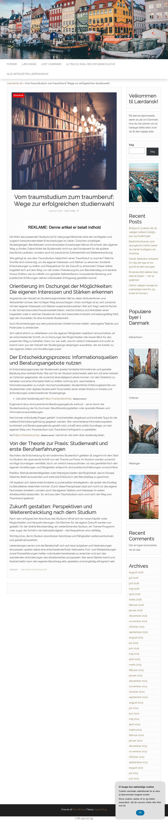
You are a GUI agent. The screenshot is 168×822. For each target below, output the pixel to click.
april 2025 (134, 659)
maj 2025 (134, 653)
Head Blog (100, 809)
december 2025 (138, 615)
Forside (12, 64)
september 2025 (138, 632)
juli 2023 (133, 773)
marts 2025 (135, 664)
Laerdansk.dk (14, 83)
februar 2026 (136, 605)
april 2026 (134, 594)
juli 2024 (133, 708)
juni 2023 (134, 778)
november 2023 (138, 751)
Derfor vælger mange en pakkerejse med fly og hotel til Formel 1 (143, 289)
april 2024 (134, 724)
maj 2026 (134, 588)
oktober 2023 (136, 756)
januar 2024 (135, 740)
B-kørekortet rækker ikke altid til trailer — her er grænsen (143, 276)
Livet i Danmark (51, 64)
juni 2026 (134, 583)
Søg (131, 144)
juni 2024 (134, 713)
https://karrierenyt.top (27, 435)
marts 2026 (135, 599)
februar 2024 (136, 735)
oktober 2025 (136, 626)
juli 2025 (133, 642)
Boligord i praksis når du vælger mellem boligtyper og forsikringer (143, 232)
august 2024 (136, 702)
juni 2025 (134, 648)
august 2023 (136, 767)
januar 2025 (135, 675)
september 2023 (138, 762)
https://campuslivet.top (58, 398)
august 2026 (136, 572)
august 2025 (136, 637)
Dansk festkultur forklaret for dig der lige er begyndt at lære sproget (143, 262)
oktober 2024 (137, 691)
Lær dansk (29, 64)
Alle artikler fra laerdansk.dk (27, 74)
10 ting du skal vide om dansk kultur (90, 64)
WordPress (79, 809)
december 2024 (138, 680)
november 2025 (138, 621)
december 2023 (138, 746)
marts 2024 (135, 729)
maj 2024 (134, 718)
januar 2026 (136, 610)
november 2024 (138, 686)
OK (140, 812)
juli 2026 (133, 577)
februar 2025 (136, 670)
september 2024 (138, 697)
